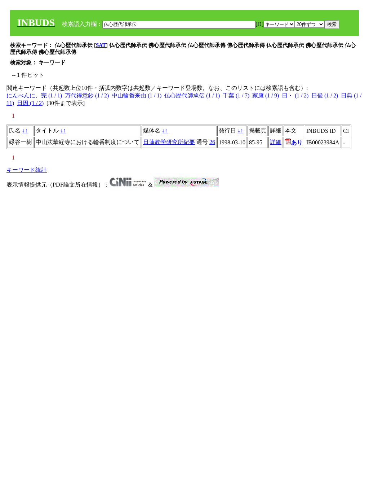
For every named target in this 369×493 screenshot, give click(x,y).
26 (212, 142)
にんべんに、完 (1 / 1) (34, 95)
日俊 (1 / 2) (324, 95)
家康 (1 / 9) (265, 95)
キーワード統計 (26, 170)
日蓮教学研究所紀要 (169, 142)
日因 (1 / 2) (30, 103)
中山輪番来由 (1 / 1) (136, 95)
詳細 (275, 142)
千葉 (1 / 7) (236, 95)
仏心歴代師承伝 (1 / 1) (192, 95)
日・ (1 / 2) (295, 95)
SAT (101, 45)
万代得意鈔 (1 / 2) (87, 95)
